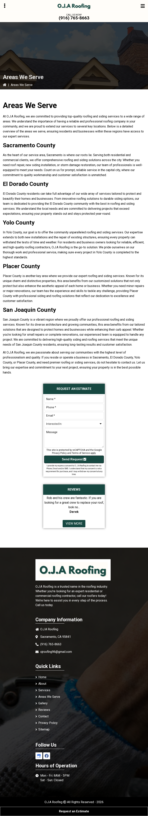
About (42, 683)
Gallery (43, 703)
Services (44, 690)
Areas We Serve (49, 697)
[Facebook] (46, 755)
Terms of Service (81, 453)
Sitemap (44, 729)
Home (42, 677)
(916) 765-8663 (74, 18)
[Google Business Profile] (38, 755)
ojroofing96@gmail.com (56, 652)
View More (74, 523)
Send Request (72, 459)
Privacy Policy (59, 453)
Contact (43, 716)
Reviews (44, 710)
